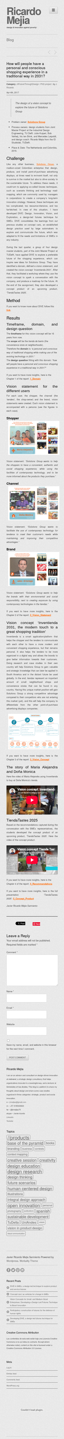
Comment (12, 952)
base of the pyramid (25, 1143)
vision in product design (25, 1227)
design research (25, 1171)
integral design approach (26, 1199)
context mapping (17, 1154)
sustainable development (28, 1216)
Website (10, 1024)
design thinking (20, 1177)
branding (13, 1148)
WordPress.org (12, 1385)
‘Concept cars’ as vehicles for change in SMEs (29, 1294)
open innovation (24, 1205)
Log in (8, 1367)
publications (28, 1211)
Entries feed (11, 1373)
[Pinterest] (18, 1269)
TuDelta (13, 1222)
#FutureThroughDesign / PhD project (34, 83)
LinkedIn (9, 1117)
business (27, 1148)
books (50, 1143)
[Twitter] (13, 1269)
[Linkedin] (22, 1269)
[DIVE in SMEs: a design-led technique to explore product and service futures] (50, 52)
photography (14, 1211)
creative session (22, 1160)
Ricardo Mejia (23, 15)
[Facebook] (8, 1269)
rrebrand (12, 1079)
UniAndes (29, 1222)
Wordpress (12, 1261)
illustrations (15, 1194)
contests (39, 1148)
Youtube (9, 1120)
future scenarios (21, 1182)
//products (18, 1137)
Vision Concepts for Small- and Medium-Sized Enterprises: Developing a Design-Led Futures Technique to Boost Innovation (34, 1302)
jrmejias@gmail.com (18, 1102)
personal (47, 1205)
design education (24, 1165)
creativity (47, 1160)
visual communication (16, 1233)
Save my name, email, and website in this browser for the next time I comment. (31, 1047)
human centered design (30, 1188)
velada (41, 1222)
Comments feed (13, 1379)
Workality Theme (29, 1261)
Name (10, 991)
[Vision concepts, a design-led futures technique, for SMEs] (56, 52)
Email (10, 1007)
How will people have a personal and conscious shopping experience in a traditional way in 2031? (26, 69)
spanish (43, 1210)
